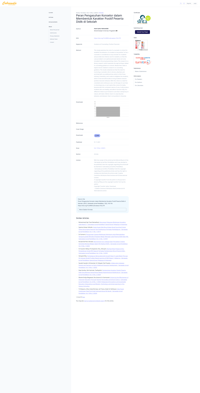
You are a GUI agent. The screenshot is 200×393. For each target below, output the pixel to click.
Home (78, 13)
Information (137, 76)
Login (195, 3)
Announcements (53, 22)
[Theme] (184, 3)
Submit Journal (138, 28)
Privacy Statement (54, 36)
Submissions (53, 33)
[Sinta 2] (143, 19)
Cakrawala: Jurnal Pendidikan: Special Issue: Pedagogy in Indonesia (107, 224)
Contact (52, 42)
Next (83, 297)
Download (113, 186)
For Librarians (139, 85)
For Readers (138, 79)
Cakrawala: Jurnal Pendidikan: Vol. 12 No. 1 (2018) (93, 239)
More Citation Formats (86, 209)
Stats (135, 38)
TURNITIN (137, 54)
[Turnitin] (143, 60)
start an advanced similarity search (94, 301)
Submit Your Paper (142, 32)
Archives (51, 17)
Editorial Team (54, 39)
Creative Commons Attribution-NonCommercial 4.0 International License (110, 175)
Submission (137, 68)
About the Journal (54, 29)
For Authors (138, 82)
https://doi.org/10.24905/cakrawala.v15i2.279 (107, 38)
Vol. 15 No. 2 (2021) (92, 13)
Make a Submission (140, 71)
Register (189, 3)
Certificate (137, 12)
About (50, 26)
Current (51, 12)
